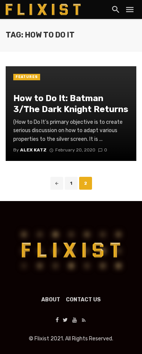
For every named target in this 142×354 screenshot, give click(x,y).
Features (27, 77)
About (50, 299)
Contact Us (83, 299)
